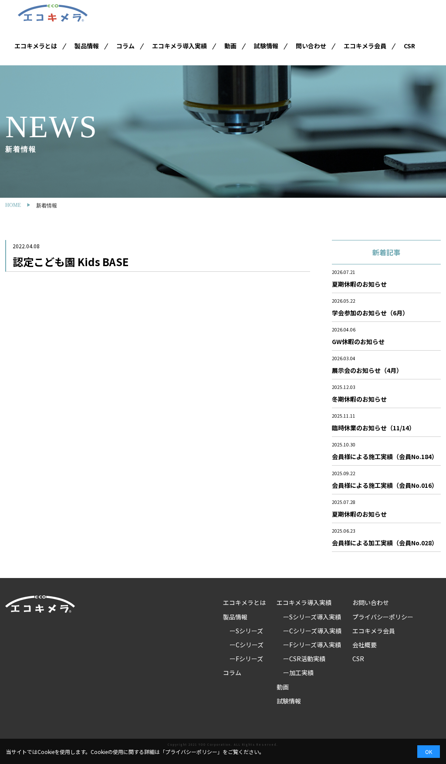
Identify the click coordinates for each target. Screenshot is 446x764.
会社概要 (364, 644)
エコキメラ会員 (365, 45)
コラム (125, 45)
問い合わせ (311, 45)
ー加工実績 (298, 672)
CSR (409, 45)
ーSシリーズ (246, 630)
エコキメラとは (35, 45)
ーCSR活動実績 (304, 658)
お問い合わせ (370, 602)
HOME (13, 205)
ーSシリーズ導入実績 (312, 616)
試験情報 (266, 45)
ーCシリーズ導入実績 (312, 630)
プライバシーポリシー (382, 616)
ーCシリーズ (247, 644)
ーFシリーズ (246, 658)
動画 (230, 45)
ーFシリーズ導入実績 (312, 644)
